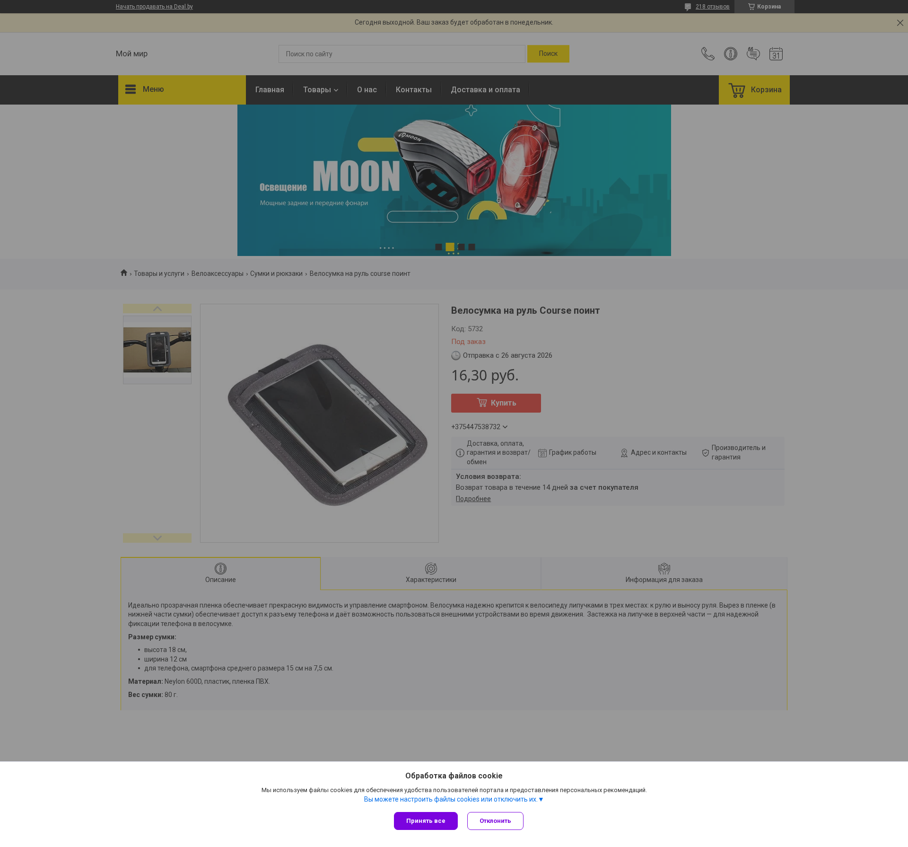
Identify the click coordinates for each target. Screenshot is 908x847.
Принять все (425, 820)
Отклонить (495, 820)
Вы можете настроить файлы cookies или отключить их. (451, 799)
